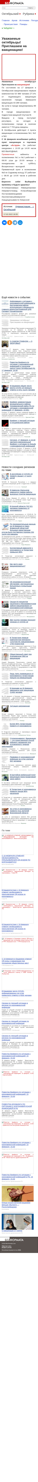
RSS (19, 1250)
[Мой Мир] (20, 222)
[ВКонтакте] (4, 222)
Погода (34, 20)
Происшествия (11, 24)
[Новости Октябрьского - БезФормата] (12, 2)
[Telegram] (14, 222)
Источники (24, 20)
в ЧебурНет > (8, 28)
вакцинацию (23, 85)
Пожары (23, 24)
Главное (6, 20)
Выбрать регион (7, 1247)
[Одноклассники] (9, 222)
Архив (14, 20)
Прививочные (8, 154)
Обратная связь (6, 1246)
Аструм (15, 145)
